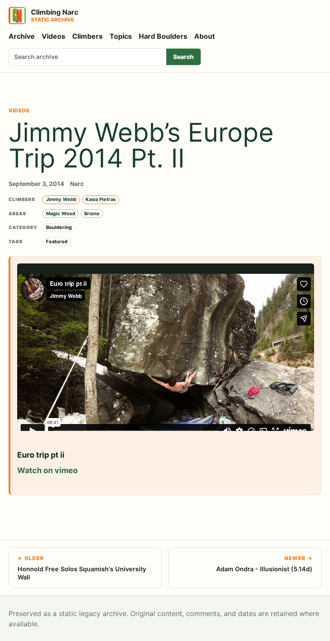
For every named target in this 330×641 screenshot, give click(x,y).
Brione (92, 214)
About (204, 36)
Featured (56, 241)
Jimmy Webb (61, 199)
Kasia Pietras (101, 199)
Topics (121, 36)
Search (183, 56)
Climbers (87, 36)
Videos (53, 36)
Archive (22, 36)
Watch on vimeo (47, 470)
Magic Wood (60, 214)
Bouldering (59, 227)
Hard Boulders (163, 36)
